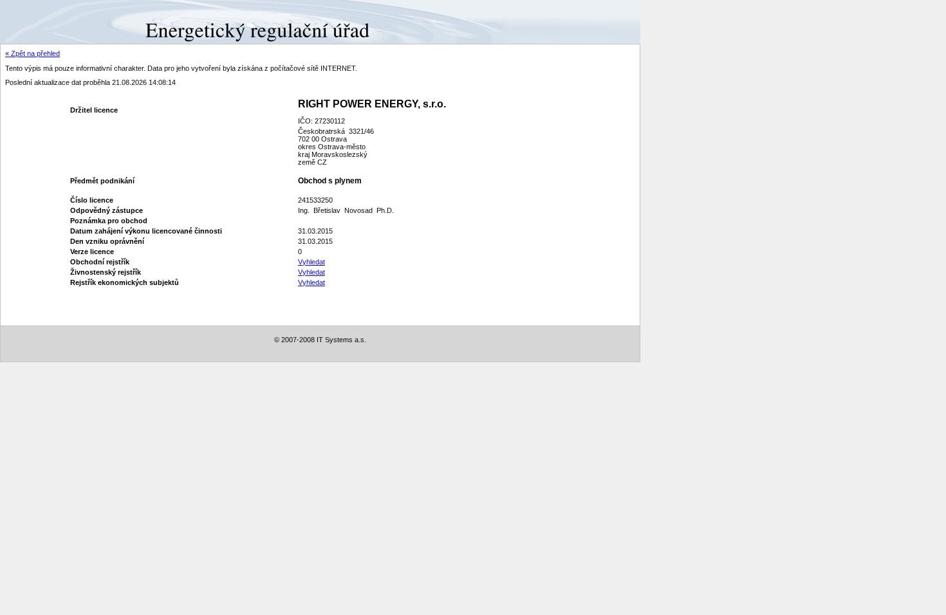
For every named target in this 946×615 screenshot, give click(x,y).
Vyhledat (311, 262)
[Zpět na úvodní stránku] (46, 21)
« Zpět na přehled (32, 53)
